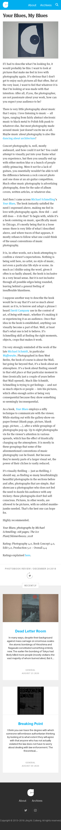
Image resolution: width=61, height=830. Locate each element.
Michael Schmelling (43, 199)
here (27, 555)
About (32, 5)
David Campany (19, 310)
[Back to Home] (30, 798)
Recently (30, 585)
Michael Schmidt (18, 351)
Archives (46, 5)
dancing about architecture (19, 138)
